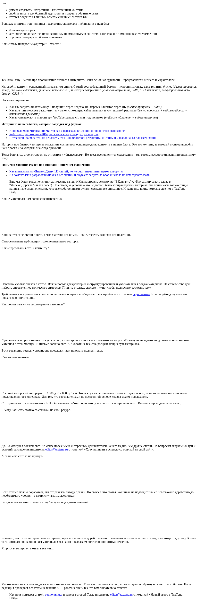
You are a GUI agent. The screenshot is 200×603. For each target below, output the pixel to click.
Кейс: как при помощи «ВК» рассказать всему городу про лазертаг (53, 134)
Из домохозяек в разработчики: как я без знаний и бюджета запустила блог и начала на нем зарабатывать (79, 175)
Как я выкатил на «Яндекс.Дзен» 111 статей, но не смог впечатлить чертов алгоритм (66, 171)
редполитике (141, 294)
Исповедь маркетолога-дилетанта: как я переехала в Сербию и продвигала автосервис (67, 130)
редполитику (53, 594)
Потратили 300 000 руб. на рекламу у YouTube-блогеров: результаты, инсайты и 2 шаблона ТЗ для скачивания (82, 137)
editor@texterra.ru (56, 449)
